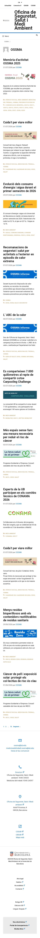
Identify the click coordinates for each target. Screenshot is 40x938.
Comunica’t (17, 5)
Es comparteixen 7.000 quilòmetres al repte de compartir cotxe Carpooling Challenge (18, 376)
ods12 (5, 107)
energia (17, 235)
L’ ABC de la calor (14, 315)
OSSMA (6, 41)
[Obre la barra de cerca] (37, 35)
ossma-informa (27, 356)
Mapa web (20, 837)
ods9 (23, 110)
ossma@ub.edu (20, 745)
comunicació (10, 105)
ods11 (31, 105)
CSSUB (33, 5)
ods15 (16, 107)
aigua (7, 232)
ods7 (14, 110)
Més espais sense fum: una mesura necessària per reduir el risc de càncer (18, 435)
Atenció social (11, 100)
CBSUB (26, 5)
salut (5, 172)
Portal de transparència (19, 925)
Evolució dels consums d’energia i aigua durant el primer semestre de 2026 (19, 187)
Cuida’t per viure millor (17, 122)
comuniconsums (17, 232)
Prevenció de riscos (27, 102)
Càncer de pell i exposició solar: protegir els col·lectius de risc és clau (20, 677)
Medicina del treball (26, 164)
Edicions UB (19, 905)
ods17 (21, 107)
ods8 (18, 110)
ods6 (9, 110)
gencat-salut (10, 356)
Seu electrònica (19, 922)
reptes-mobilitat (25, 418)
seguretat (23, 303)
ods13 (11, 107)
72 (11, 726)
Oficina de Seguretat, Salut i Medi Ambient (25, 20)
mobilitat (9, 418)
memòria (20, 105)
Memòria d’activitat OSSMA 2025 (15, 61)
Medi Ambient (23, 100)
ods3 (31, 107)
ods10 (26, 105)
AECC (7, 477)
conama (8, 536)
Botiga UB (18, 902)
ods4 (5, 110)
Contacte (19, 889)
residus (23, 659)
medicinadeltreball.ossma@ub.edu (20, 748)
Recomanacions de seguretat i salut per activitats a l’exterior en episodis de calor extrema (18, 254)
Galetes (18, 882)
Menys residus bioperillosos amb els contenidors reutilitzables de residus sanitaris (19, 615)
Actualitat (8, 5)
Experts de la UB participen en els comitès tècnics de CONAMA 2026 (19, 494)
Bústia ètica (18, 929)
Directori (18, 772)
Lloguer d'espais (19, 909)
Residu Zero (15, 659)
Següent (17, 726)
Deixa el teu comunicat (20, 751)
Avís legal (20, 879)
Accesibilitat (19, 886)
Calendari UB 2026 (23, 169)
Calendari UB (10, 169)
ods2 (26, 107)
